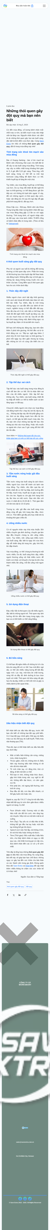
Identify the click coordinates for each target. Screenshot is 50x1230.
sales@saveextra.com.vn (25, 1140)
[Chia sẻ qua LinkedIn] (19, 895)
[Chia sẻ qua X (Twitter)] (13, 895)
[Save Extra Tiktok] (30, 1196)
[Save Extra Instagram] (25, 1196)
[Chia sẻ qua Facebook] (7, 895)
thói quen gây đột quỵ (15, 887)
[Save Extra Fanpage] (20, 1196)
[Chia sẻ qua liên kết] (25, 895)
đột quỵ (29, 887)
